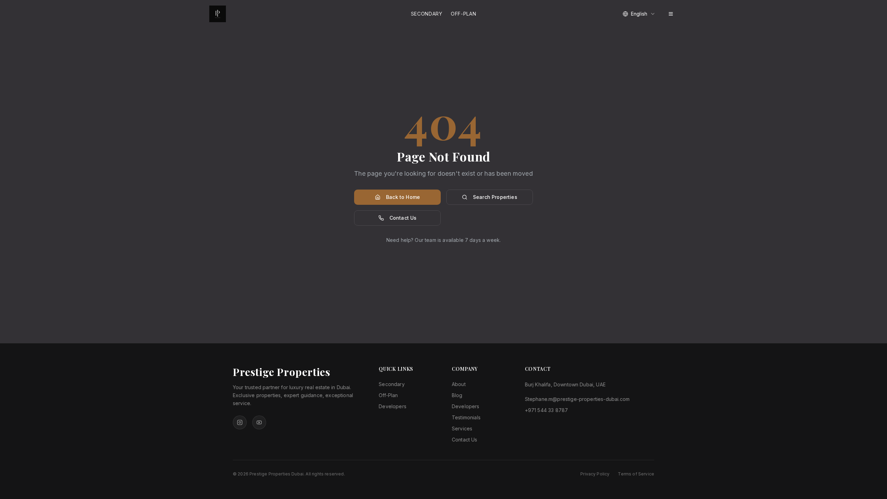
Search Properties (495, 197)
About (459, 384)
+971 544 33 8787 (546, 410)
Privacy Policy (594, 473)
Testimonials (466, 417)
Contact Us (403, 218)
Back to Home (403, 197)
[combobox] (639, 14)
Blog (457, 395)
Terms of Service (636, 473)
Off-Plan (463, 14)
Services (462, 428)
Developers (392, 406)
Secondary (426, 14)
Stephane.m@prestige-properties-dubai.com (577, 399)
